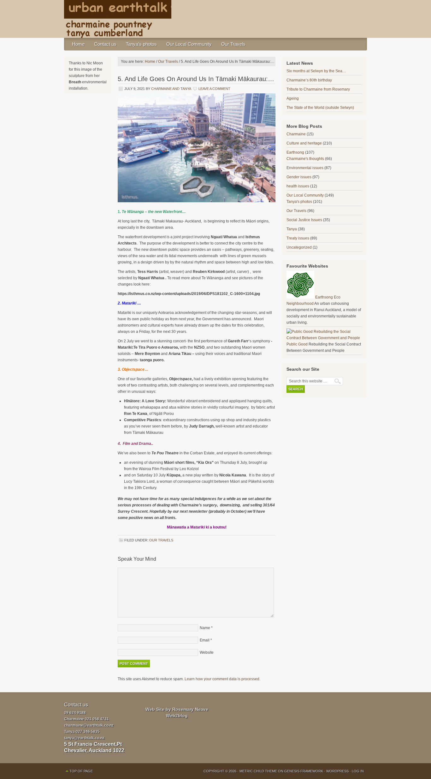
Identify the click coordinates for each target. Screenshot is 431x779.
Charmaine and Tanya (171, 89)
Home (78, 44)
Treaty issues (297, 238)
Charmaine (296, 134)
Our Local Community (189, 44)
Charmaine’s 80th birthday (309, 80)
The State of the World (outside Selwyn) (320, 107)
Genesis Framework (303, 771)
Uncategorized (299, 247)
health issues (297, 186)
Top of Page (81, 771)
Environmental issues (304, 168)
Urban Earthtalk (215, 19)
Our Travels (233, 44)
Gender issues (298, 177)
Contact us (105, 44)
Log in (358, 771)
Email (205, 640)
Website (207, 652)
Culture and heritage (304, 143)
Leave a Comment (214, 89)
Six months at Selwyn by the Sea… (316, 71)
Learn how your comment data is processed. (222, 679)
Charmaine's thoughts (305, 158)
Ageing (292, 98)
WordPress (337, 771)
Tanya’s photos (141, 44)
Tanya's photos (299, 201)
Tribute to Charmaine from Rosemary (318, 89)
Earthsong (295, 152)
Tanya (291, 229)
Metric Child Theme (258, 771)
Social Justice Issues (304, 220)
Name (205, 628)
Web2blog (177, 715)
